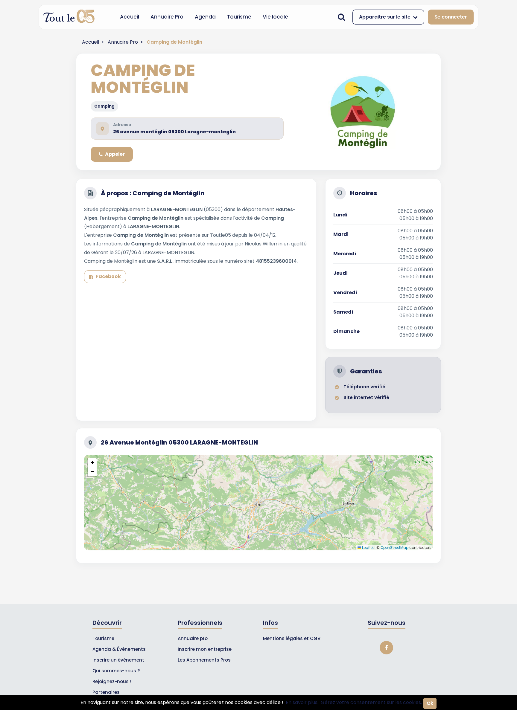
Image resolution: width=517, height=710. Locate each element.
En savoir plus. (302, 702)
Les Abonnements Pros (204, 660)
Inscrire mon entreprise (205, 649)
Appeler (115, 154)
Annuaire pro (193, 638)
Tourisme (239, 16)
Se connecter (450, 16)
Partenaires (106, 692)
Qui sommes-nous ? (116, 671)
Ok (430, 703)
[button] (92, 462)
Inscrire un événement (118, 660)
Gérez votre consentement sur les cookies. (371, 702)
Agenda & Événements (119, 649)
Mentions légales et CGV (291, 638)
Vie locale (275, 16)
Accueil (129, 16)
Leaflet (367, 547)
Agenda (205, 16)
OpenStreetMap (394, 547)
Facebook (108, 276)
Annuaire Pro (166, 16)
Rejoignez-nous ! (111, 681)
